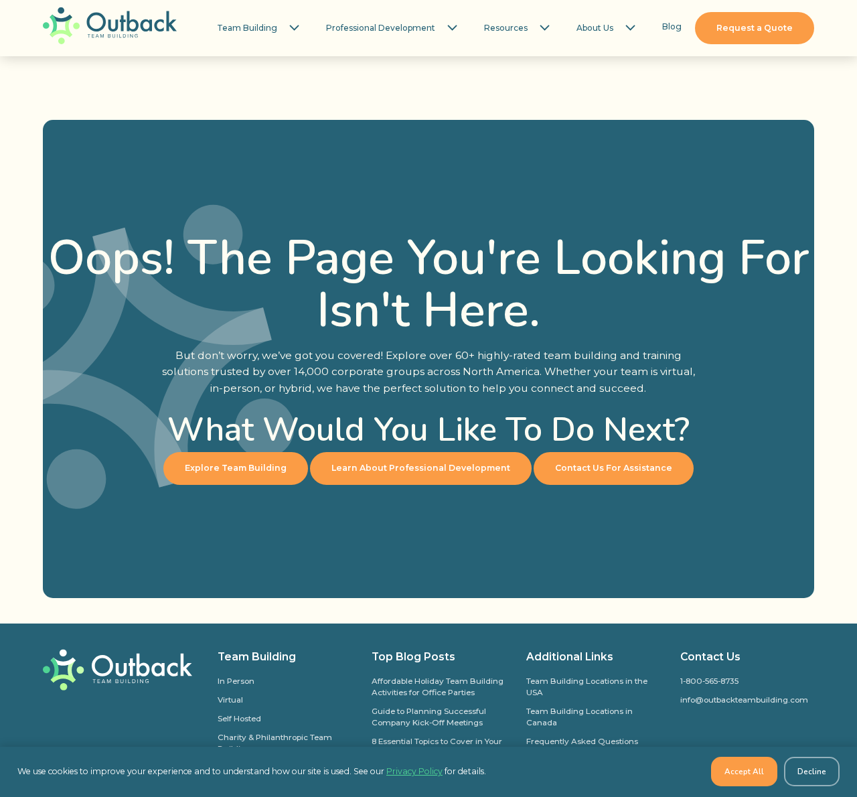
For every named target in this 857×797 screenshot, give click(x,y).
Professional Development (380, 28)
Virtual (230, 700)
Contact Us (710, 656)
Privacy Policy (414, 771)
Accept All (744, 771)
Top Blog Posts (413, 656)
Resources (506, 28)
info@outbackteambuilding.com (744, 700)
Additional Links (569, 656)
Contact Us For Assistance (613, 468)
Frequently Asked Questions (582, 741)
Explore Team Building (236, 468)
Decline (811, 771)
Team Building (247, 28)
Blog (672, 26)
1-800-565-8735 (709, 681)
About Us (594, 28)
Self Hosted (239, 718)
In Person (236, 681)
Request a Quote (754, 28)
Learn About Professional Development (420, 468)
